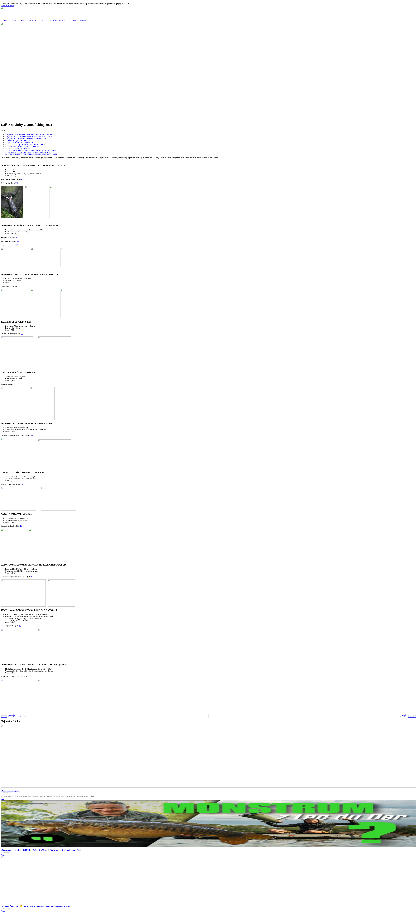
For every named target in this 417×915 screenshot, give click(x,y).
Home (5, 20)
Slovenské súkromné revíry (57, 20)
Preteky (73, 20)
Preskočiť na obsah (7, 6)
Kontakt (83, 20)
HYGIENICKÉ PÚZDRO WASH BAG (20, 142)
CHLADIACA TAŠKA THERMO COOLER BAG (23, 146)
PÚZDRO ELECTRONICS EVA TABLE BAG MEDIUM (26, 144)
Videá (23, 20)
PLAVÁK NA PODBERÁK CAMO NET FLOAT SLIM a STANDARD (30, 134)
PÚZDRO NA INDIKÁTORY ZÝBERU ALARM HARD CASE (28, 138)
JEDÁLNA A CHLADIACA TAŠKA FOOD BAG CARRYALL (29, 152)
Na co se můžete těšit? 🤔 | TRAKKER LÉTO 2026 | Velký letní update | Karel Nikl (36, 906)
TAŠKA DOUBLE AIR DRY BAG (18, 140)
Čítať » (3, 799)
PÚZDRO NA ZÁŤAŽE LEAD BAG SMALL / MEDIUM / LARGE (29, 136)
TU (22, 179)
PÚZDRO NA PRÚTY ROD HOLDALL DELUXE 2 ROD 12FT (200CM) (32, 154)
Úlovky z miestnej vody (10, 791)
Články (14, 20)
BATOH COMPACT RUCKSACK (18, 148)
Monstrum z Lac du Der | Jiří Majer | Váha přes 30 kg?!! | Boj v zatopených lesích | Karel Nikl (41, 850)
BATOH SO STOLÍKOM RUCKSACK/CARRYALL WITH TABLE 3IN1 (31, 150)
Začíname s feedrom (36, 20)
